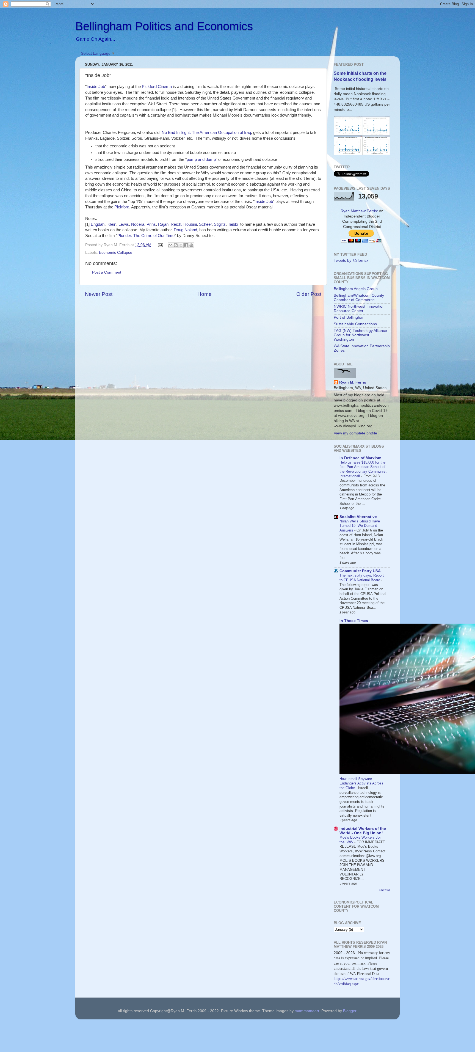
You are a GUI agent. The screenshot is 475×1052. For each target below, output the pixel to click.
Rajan (163, 224)
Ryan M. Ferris (352, 382)
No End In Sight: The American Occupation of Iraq (206, 132)
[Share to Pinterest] (191, 245)
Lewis (123, 224)
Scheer (205, 224)
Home (204, 294)
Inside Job (96, 86)
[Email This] (170, 245)
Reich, (176, 224)
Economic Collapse (115, 252)
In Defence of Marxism (360, 458)
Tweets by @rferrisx (351, 260)
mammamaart (307, 1011)
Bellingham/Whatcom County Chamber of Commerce (359, 297)
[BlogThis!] (175, 245)
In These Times (353, 621)
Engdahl (98, 224)
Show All (384, 889)
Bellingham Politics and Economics (164, 26)
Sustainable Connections (355, 324)
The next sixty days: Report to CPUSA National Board (361, 577)
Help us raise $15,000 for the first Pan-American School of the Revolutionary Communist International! (362, 469)
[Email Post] (160, 245)
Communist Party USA (360, 571)
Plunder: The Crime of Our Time (146, 235)
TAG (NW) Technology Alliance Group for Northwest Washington (360, 335)
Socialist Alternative (358, 517)
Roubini (190, 224)
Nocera (137, 224)
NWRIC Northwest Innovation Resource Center (359, 308)
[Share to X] (181, 245)
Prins (151, 224)
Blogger (349, 1011)
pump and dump (201, 159)
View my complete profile (355, 433)
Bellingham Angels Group (356, 289)
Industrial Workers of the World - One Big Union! (362, 831)
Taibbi (233, 224)
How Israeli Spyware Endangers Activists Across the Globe (361, 783)
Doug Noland (185, 230)
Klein (111, 224)
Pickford (121, 207)
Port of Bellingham (350, 317)
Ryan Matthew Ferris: (359, 211)
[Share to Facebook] (186, 245)
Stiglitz (220, 224)
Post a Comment (106, 272)
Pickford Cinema (157, 86)
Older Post (308, 294)
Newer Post (98, 294)
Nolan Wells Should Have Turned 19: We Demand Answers (359, 525)
